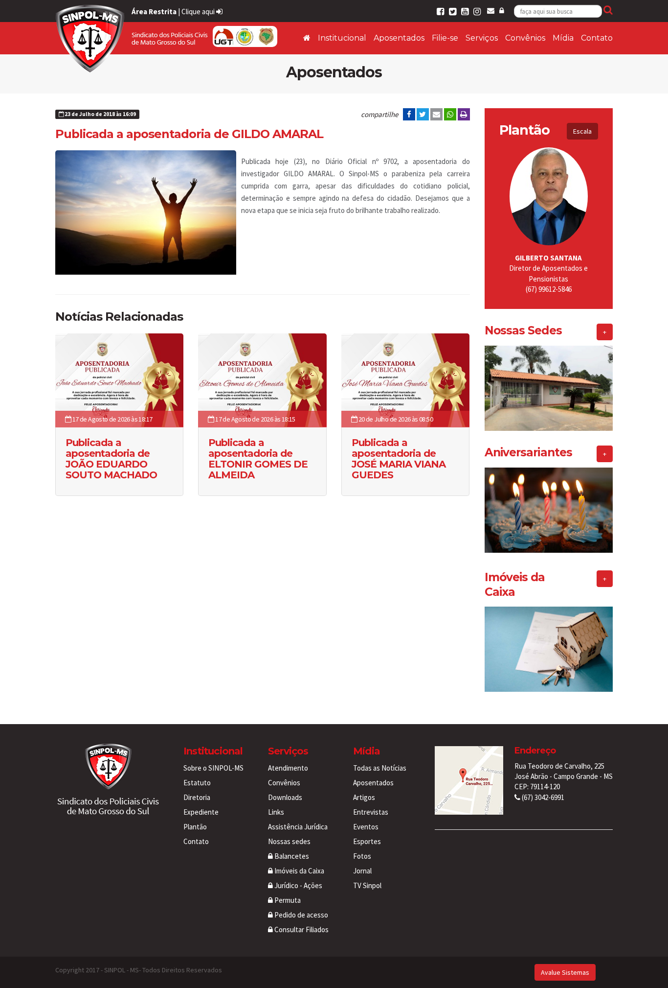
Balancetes (291, 856)
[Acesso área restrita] (501, 10)
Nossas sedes (289, 841)
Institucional (342, 38)
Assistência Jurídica (298, 826)
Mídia (563, 38)
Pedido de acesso (300, 914)
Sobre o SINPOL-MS (213, 768)
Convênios (525, 38)
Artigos (364, 797)
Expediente (201, 812)
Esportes (367, 841)
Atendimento (288, 768)
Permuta (287, 900)
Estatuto (197, 782)
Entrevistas (370, 812)
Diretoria (196, 797)
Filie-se (445, 38)
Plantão (195, 826)
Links (276, 812)
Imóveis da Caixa (298, 870)
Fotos (362, 856)
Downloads (285, 797)
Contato (597, 38)
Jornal (362, 870)
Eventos (366, 826)
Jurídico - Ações (297, 885)
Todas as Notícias (379, 768)
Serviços (482, 38)
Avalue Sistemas (565, 972)
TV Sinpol (367, 885)
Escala (582, 131)
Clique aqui (198, 11)
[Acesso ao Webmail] (490, 10)
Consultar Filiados (301, 929)
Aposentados (399, 38)
